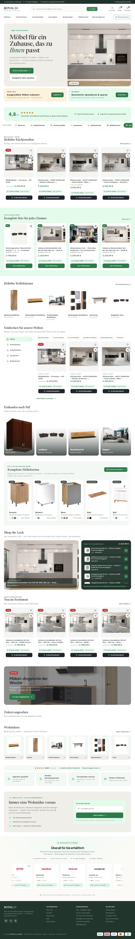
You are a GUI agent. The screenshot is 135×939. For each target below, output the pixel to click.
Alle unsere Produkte (17, 885)
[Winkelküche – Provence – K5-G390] (19, 162)
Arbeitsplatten (107, 338)
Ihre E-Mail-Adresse (83, 803)
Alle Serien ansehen (114, 469)
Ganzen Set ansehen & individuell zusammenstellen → (105, 586)
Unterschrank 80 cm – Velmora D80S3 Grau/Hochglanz (106, 549)
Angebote (57, 95)
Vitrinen (120, 338)
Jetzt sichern (98, 815)
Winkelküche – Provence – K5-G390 (19, 181)
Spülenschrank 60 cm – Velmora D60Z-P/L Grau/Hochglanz (106, 558)
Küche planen (111, 910)
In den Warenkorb (20, 198)
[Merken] (31, 150)
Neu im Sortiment (112, 919)
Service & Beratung (83, 913)
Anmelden (122, 95)
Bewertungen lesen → (91, 768)
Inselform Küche (90, 338)
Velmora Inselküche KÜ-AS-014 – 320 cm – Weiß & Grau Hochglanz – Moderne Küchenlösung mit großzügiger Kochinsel (18, 641)
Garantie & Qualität (83, 921)
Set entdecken (19, 266)
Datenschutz (50, 921)
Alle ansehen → (125, 604)
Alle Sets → (126, 219)
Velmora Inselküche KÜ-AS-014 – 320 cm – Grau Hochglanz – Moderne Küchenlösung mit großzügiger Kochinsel (115, 641)
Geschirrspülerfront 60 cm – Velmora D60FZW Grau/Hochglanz (105, 566)
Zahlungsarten (81, 924)
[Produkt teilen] (31, 156)
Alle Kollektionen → (123, 284)
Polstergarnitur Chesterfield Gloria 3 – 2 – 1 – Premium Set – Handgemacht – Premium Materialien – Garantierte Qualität (18, 249)
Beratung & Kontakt (124, 2)
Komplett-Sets (111, 916)
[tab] (18, 339)
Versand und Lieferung (84, 916)
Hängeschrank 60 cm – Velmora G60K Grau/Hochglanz (105, 575)
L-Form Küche (58, 338)
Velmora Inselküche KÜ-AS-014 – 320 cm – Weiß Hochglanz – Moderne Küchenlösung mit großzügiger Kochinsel (82, 641)
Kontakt (49, 913)
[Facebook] (11, 921)
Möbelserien (110, 913)
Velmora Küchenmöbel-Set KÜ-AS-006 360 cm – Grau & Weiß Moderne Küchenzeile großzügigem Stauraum (50, 249)
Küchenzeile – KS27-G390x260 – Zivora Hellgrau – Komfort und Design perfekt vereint (116, 181)
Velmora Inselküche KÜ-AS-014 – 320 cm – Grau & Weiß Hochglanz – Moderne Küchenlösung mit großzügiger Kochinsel (50, 641)
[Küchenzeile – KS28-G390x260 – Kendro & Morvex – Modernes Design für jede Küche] (51, 162)
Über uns (49, 910)
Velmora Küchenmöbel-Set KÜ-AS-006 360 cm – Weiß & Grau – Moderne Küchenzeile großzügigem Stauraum (115, 249)
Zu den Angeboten (20, 697)
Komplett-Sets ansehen (23, 78)
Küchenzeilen (43, 338)
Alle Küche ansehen (45, 398)
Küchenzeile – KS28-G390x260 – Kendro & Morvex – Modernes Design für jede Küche (51, 181)
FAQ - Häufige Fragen (83, 910)
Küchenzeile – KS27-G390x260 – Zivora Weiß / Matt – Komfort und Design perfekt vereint (83, 181)
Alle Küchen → (125, 144)
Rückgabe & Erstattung (84, 919)
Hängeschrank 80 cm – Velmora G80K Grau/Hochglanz (105, 584)
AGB (47, 919)
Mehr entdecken (122, 732)
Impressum (50, 916)
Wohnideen (110, 921)
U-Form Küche (73, 338)
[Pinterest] (16, 921)
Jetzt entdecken (20, 71)
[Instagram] (6, 921)
